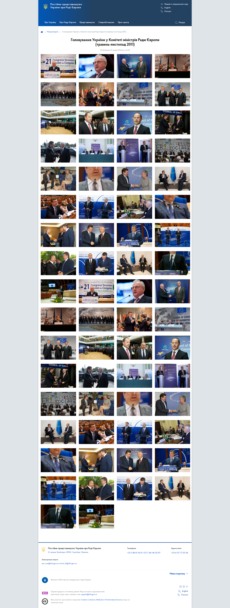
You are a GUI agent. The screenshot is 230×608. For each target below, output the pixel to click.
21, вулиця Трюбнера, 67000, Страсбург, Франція (68, 552)
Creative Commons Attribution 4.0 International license (102, 600)
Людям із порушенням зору (176, 4)
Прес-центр (123, 22)
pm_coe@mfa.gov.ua (50, 564)
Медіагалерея (52, 32)
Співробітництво (106, 22)
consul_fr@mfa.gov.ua (68, 564)
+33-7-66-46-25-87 (151, 553)
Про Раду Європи (68, 22)
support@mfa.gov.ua (89, 594)
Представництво (87, 22)
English (167, 8)
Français (167, 11)
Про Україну (50, 22)
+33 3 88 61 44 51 (135, 553)
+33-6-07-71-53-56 (179, 553)
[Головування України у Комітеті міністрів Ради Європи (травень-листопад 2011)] (58, 66)
